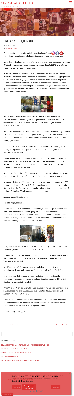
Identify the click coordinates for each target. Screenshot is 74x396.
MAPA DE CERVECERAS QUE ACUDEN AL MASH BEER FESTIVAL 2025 (25, 345)
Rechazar (17, 387)
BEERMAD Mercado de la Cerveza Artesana (16, 352)
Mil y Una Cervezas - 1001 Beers (17, 3)
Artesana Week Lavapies (9, 356)
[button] (71, 2)
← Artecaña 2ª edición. (11, 325)
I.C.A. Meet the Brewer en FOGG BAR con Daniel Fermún (20, 360)
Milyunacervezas (11, 48)
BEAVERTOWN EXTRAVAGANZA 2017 (14, 349)
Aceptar (56, 387)
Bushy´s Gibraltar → (63, 325)
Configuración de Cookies (29, 387)
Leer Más (29, 381)
